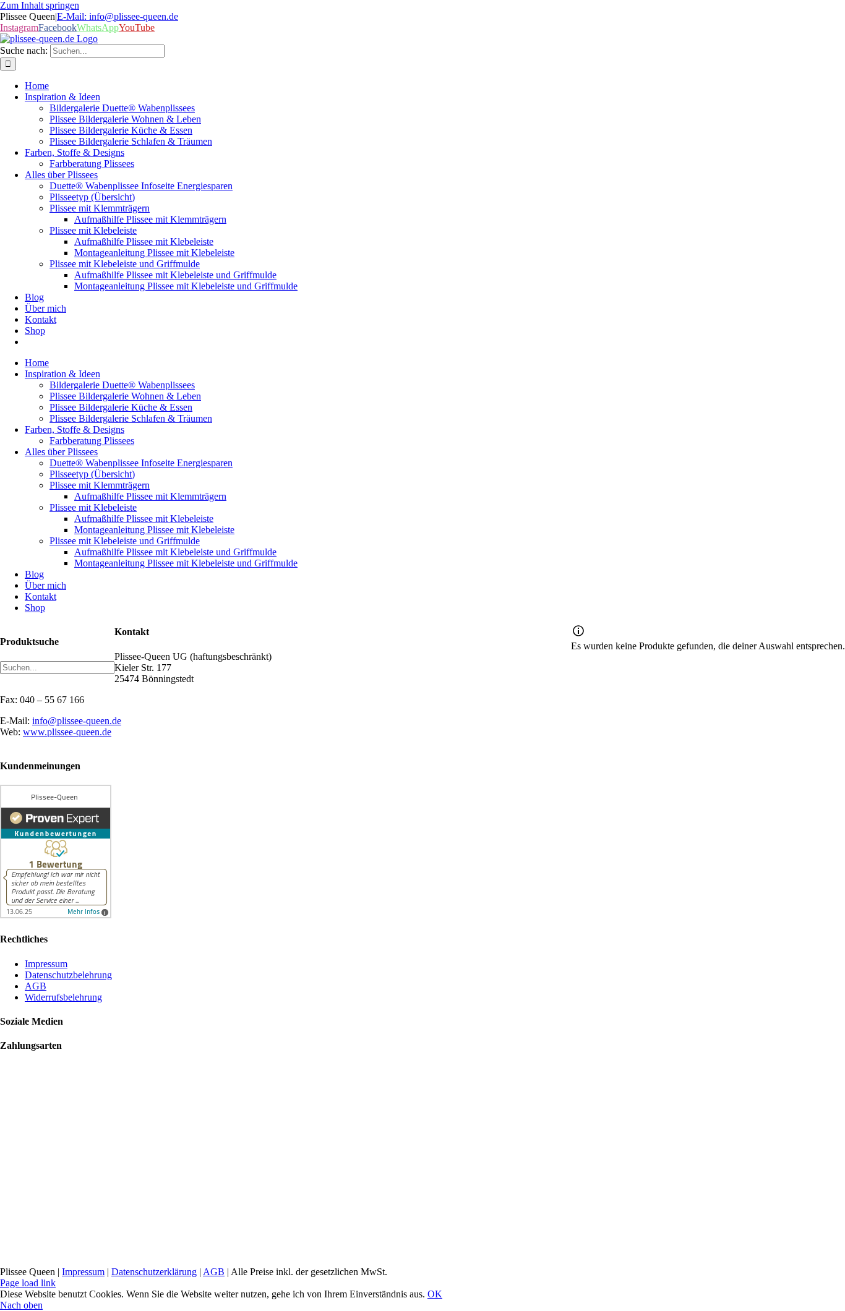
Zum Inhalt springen (39, 5)
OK (434, 1294)
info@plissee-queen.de (76, 720)
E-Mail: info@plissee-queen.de (117, 16)
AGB (214, 1271)
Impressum (83, 1271)
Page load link (28, 1283)
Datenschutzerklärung (154, 1271)
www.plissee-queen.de (67, 732)
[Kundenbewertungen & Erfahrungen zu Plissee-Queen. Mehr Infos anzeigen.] (55, 915)
